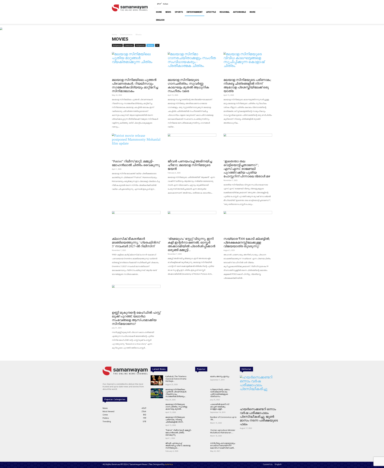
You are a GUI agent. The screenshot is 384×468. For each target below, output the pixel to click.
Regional (225, 12)
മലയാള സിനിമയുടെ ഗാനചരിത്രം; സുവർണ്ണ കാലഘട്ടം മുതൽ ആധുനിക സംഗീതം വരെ (188, 85)
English (160, 20)
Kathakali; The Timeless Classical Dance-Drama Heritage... (175, 378)
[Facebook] (255, 4)
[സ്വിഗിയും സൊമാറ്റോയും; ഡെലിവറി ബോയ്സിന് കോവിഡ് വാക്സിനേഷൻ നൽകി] (201, 447)
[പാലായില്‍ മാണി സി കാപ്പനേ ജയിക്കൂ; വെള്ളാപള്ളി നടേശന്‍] (201, 408)
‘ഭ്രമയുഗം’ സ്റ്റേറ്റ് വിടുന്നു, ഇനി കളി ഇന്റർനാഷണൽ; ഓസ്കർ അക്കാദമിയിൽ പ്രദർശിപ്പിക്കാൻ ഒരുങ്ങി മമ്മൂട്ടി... (191, 244)
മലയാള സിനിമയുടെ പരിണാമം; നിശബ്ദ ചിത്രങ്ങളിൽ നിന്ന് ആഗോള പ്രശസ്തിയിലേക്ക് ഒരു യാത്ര (247, 85)
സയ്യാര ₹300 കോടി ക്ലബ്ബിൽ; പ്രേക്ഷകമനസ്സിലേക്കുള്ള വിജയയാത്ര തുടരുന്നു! (247, 242)
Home (159, 12)
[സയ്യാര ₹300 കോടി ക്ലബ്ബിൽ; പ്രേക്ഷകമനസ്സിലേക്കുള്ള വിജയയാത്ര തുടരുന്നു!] (248, 223)
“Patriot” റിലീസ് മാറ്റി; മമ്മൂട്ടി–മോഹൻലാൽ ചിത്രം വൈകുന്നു (136, 163)
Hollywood (140, 45)
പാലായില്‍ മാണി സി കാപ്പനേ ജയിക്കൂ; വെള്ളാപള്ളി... (219, 406)
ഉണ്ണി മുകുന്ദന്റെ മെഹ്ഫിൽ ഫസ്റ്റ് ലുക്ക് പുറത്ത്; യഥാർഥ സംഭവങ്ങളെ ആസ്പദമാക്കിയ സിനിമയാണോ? (136, 318)
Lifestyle (211, 12)
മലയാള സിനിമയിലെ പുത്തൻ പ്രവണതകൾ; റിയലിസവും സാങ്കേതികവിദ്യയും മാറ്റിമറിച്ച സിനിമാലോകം (135, 85)
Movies (150, 45)
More (252, 12)
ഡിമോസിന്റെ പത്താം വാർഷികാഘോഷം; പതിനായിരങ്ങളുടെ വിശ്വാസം (220, 393)
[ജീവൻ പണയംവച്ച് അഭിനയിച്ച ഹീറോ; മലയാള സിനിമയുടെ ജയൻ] (192, 146)
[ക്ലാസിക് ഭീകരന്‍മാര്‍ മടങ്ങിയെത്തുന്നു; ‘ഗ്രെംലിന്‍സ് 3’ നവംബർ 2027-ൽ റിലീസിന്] (136, 223)
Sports (179, 12)
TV (157, 45)
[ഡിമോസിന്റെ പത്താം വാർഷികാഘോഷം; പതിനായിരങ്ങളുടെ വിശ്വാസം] (201, 393)
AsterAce (169, 464)
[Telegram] (260, 4)
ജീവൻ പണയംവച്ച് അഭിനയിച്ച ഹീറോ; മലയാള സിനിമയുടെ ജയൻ (190, 165)
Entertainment (194, 12)
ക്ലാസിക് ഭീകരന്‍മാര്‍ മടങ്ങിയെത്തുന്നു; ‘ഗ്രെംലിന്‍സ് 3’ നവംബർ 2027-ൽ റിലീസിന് (136, 242)
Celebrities (129, 45)
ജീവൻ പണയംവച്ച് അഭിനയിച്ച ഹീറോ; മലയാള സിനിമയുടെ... (177, 445)
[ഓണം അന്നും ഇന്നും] (201, 380)
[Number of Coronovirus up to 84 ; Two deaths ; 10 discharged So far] (201, 421)
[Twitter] (265, 4)
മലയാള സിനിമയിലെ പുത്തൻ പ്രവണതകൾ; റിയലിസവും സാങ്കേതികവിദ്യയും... (176, 393)
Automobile (239, 12)
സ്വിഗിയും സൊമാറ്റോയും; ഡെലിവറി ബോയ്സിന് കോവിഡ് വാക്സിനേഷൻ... (222, 445)
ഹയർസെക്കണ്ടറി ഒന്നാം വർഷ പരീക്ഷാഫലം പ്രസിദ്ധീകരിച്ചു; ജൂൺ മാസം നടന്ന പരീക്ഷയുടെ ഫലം (259, 416)
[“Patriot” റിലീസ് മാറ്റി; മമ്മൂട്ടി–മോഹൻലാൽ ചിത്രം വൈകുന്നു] (136, 146)
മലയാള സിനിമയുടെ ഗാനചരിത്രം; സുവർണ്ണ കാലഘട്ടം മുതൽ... (176, 406)
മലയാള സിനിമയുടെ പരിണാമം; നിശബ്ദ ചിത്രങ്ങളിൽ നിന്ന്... (175, 419)
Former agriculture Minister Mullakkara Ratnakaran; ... (222, 431)
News (168, 12)
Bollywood (117, 45)
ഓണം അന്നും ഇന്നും (219, 376)
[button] (268, 11)
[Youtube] (270, 4)
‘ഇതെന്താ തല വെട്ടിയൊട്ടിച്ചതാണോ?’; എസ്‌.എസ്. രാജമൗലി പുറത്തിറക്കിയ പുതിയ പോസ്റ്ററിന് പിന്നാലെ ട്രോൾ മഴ (247, 168)
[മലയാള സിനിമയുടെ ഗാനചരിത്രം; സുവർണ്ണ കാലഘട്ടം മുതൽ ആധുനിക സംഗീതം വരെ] (192, 64)
